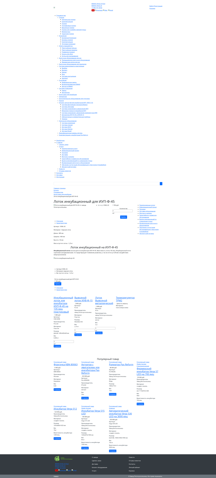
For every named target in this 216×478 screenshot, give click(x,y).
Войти (152, 6)
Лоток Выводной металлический (104, 300)
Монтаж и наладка (145, 213)
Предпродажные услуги (147, 205)
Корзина (152, 8)
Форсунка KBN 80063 (66, 364)
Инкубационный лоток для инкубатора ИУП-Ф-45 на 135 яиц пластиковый (63, 304)
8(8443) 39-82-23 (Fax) (98, 4)
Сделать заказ (96, 461)
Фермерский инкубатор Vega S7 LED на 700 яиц (147, 371)
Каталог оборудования (99, 467)
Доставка (95, 464)
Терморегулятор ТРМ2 (125, 299)
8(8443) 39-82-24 (97, 6)
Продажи (142, 209)
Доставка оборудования (147, 211)
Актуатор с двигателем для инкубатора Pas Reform (90, 369)
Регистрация (158, 6)
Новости (131, 457)
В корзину (57, 346)
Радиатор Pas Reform (121, 364)
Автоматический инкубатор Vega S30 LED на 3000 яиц (120, 413)
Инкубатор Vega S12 (65, 408)
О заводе (95, 457)
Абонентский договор (146, 233)
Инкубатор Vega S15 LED (93, 412)
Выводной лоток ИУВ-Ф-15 (83, 299)
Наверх (56, 476)
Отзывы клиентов (135, 461)
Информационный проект (148, 207)
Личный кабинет (134, 467)
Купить (123, 217)
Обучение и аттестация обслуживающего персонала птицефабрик (149, 229)
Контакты (132, 464)
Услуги (94, 471)
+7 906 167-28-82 (97, 8)
